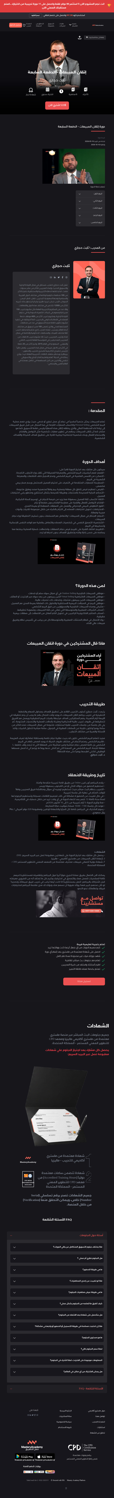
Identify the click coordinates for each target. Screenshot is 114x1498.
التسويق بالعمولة (51, 25)
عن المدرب (64, 230)
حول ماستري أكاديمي (96, 1411)
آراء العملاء (42, 230)
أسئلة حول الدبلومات (91, 1235)
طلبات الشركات (62, 25)
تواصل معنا (100, 1416)
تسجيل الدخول (15, 25)
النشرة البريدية (66, 1411)
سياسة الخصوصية (64, 1422)
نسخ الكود (35, 15)
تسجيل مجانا (84, 981)
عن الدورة (53, 230)
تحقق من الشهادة (97, 1433)
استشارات (101, 1427)
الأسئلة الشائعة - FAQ (91, 1389)
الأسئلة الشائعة (28, 230)
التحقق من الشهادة (40, 25)
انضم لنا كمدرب (29, 25)
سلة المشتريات (65, 1416)
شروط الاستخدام (65, 1427)
